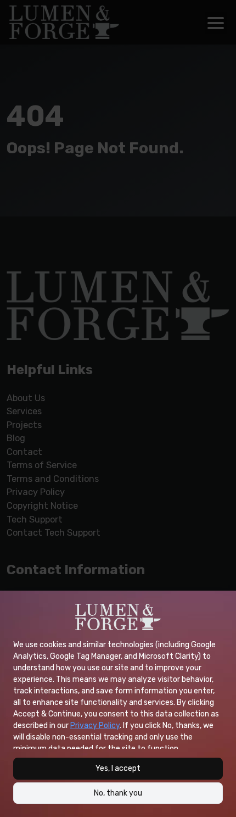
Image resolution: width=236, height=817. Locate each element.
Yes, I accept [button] (118, 768)
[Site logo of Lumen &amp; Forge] (118, 617)
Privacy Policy (95, 725)
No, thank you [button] (118, 793)
